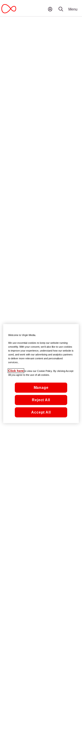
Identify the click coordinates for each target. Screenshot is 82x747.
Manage (41, 387)
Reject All (41, 400)
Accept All (41, 412)
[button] (63, 5)
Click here (16, 370)
